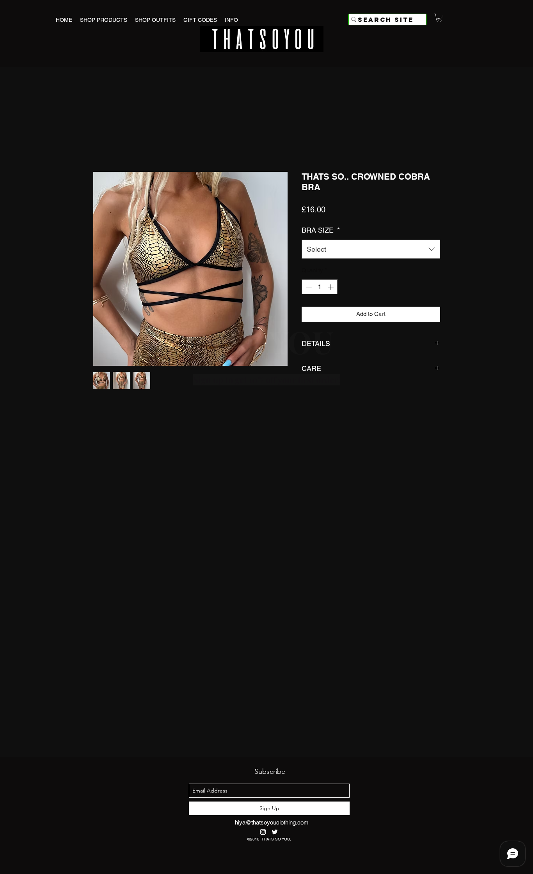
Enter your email (184, 467)
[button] (389, 361)
